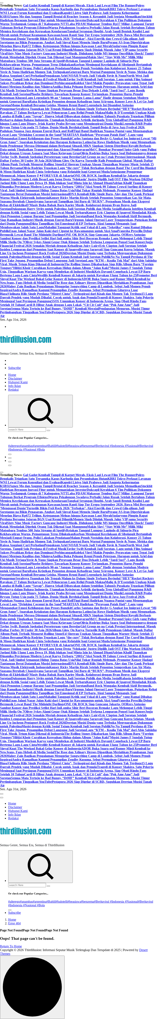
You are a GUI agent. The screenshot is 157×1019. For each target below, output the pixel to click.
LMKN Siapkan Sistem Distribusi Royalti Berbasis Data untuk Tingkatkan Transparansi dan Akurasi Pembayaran (75, 147)
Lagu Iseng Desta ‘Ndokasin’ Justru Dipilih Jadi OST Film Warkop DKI (97, 179)
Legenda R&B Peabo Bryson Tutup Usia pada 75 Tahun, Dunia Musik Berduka (76, 125)
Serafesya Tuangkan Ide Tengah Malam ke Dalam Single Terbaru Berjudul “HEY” (74, 109)
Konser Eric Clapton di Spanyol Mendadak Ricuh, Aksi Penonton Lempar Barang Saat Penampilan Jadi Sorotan (78, 214)
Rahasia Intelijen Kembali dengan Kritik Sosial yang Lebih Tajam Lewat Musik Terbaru (78, 210)
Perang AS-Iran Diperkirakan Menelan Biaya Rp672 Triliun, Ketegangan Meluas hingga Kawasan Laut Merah (74, 44)
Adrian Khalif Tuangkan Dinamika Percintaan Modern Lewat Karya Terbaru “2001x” (73, 184)
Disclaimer (15, 378)
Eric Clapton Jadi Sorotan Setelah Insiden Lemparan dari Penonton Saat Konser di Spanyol (73, 247)
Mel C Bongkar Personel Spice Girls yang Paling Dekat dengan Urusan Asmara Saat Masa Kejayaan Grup (78, 151)
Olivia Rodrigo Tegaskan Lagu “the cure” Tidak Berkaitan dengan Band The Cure (80, 168)
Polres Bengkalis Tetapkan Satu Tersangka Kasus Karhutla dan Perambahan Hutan (72, 7)
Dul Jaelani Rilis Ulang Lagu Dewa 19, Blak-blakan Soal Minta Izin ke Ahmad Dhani (76, 181)
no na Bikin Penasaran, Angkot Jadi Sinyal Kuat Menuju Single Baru (59, 42)
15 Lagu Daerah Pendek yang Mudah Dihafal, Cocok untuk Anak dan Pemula (76, 295)
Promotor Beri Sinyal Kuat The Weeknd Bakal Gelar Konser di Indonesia (78, 277)
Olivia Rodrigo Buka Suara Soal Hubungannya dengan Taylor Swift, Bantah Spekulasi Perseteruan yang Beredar (78, 155)
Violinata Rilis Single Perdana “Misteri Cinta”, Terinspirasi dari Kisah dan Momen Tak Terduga (74, 293)
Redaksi (13, 389)
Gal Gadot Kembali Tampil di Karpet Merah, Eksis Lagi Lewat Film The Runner (79, 5)
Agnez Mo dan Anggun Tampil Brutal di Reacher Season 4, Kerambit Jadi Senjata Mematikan (75, 16)
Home (12, 375)
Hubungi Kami (18, 382)
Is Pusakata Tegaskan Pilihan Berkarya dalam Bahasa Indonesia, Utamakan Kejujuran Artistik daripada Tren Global (77, 118)
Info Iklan (14, 386)
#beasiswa (74, 446)
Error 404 (14, 923)
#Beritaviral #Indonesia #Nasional (116, 446)
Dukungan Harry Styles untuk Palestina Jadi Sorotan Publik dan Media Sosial (65, 209)
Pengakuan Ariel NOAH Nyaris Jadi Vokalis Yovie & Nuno (85, 75)
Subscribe (14, 368)
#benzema (87, 446)
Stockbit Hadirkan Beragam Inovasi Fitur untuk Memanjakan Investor (76, 18)
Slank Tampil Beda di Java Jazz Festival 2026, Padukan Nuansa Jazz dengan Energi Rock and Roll (72, 129)
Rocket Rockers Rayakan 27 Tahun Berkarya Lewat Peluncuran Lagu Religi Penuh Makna (77, 110)
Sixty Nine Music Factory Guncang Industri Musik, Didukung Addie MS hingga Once (66, 53)
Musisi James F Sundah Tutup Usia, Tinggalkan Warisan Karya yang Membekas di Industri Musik (76, 269)
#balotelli (62, 446)
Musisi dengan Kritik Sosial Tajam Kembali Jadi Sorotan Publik (66, 257)
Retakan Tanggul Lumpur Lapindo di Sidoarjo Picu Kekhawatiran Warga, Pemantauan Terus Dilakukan (69, 62)
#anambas (26, 446)
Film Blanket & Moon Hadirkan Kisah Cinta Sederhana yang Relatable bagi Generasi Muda (78, 169)
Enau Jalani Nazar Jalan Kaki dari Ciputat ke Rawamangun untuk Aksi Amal (63, 231)
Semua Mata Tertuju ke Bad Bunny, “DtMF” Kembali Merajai (55, 308)
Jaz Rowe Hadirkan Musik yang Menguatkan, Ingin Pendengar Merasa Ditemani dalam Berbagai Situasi (78, 144)
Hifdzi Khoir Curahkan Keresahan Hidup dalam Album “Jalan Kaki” (61, 268)
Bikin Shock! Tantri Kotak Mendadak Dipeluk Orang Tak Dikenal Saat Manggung (77, 55)
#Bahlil (51, 446)
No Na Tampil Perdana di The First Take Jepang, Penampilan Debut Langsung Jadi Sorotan (76, 258)
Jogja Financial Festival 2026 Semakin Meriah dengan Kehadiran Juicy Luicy (76, 243)
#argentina (39, 446)
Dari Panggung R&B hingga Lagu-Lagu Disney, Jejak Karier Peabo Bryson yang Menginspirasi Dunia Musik (75, 121)
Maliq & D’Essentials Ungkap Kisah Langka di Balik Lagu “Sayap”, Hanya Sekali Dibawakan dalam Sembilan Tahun (77, 114)
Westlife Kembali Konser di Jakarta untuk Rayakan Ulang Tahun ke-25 (87, 275)
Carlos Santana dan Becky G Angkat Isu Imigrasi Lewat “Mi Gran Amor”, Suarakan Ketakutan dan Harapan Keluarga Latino (78, 140)
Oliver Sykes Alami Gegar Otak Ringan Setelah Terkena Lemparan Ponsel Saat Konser (84, 242)
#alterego (14, 446)
